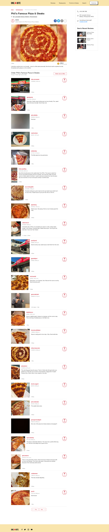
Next (42, 509)
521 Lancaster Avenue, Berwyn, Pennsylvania (25, 16)
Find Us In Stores (74, 3)
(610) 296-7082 (83, 11)
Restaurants (62, 3)
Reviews (53, 3)
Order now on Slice (60, 73)
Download (93, 3)
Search (84, 3)
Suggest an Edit (83, 21)
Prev (36, 509)
